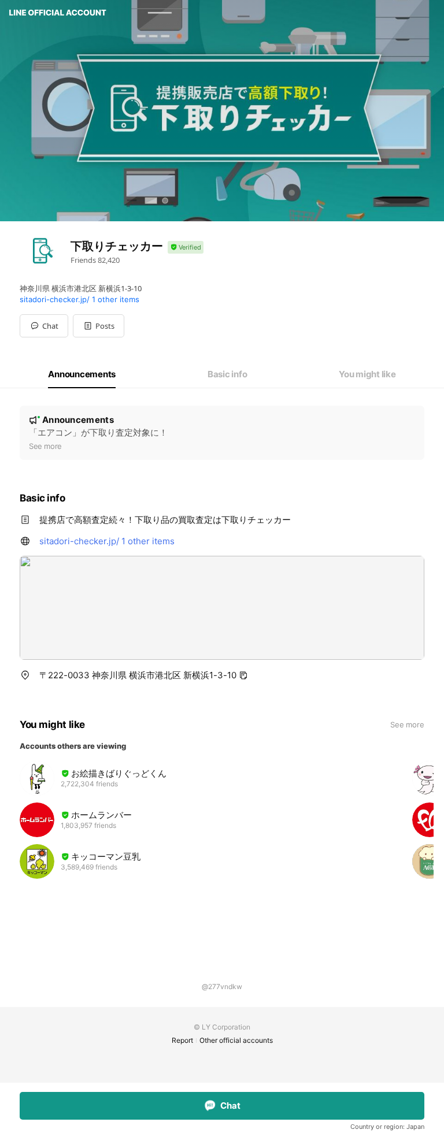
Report (182, 1040)
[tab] (82, 374)
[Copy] (243, 675)
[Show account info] (186, 247)
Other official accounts (236, 1040)
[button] (98, 325)
